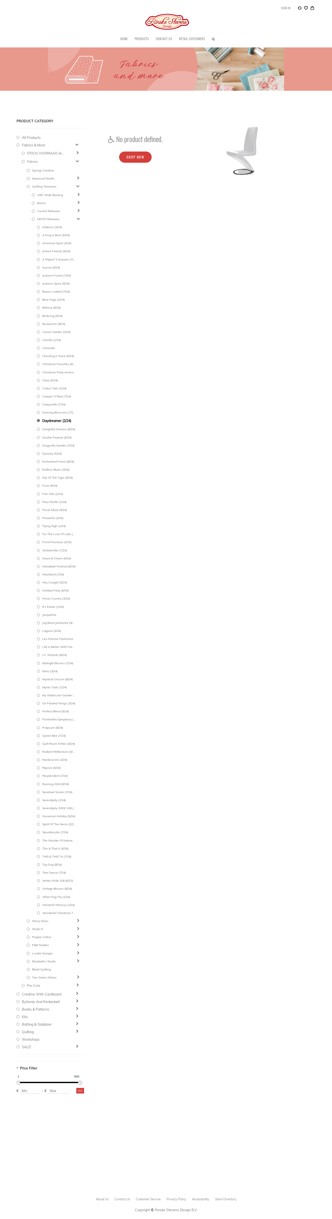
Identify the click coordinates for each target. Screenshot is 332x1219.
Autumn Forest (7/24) (56, 275)
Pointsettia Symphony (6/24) (59, 719)
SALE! (26, 1047)
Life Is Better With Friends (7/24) (59, 647)
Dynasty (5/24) (52, 453)
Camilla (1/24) (51, 340)
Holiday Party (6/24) (55, 590)
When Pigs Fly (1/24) (56, 897)
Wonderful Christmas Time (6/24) (59, 913)
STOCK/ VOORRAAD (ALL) (46, 153)
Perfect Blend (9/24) (55, 711)
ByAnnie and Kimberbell (41, 1002)
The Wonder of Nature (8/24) (59, 840)
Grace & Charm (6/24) (56, 558)
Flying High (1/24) (54, 526)
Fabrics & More (33, 145)
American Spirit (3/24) (56, 243)
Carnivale (48, 348)
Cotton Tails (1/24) (54, 388)
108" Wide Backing (50, 195)
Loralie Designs (42, 953)
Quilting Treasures (44, 186)
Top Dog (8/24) (52, 864)
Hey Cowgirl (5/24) (54, 582)
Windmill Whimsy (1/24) (58, 905)
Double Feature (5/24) (57, 437)
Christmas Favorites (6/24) (59, 364)
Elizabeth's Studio (44, 961)
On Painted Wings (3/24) (58, 703)
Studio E (37, 929)
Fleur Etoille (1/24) (54, 502)
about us (102, 1199)
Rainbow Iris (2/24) (54, 760)
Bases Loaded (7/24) (56, 291)
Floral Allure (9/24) (54, 510)
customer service (148, 1199)
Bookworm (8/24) (53, 324)
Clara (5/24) (50, 380)
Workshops (31, 1039)
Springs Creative (43, 170)
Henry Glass (40, 921)
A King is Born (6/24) (56, 235)
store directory (225, 1199)
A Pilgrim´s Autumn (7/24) (59, 259)
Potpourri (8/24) (52, 727)
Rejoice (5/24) (51, 768)
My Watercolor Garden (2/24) (59, 695)
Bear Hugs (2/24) (53, 299)
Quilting (28, 1032)
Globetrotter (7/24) (54, 550)
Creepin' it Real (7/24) (56, 396)
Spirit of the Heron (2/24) (59, 824)
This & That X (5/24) (55, 848)
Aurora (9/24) (51, 267)
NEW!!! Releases (48, 219)
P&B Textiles (40, 945)
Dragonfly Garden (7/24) (58, 445)
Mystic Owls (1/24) (54, 687)
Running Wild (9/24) (55, 784)
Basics (41, 203)
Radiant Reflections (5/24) (59, 751)
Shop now (135, 157)
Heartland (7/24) (53, 574)
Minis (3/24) (50, 671)
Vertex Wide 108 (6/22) (57, 880)
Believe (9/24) (51, 307)
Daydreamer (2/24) (56, 421)
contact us (122, 1199)
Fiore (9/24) (50, 485)
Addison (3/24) (52, 227)
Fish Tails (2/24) (52, 494)
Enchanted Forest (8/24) (58, 461)
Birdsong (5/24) (52, 316)
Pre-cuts (33, 985)
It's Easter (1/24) (53, 607)
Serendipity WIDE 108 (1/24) (59, 808)
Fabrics (32, 161)
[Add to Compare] (300, 9)
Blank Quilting (41, 969)
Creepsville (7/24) (54, 404)
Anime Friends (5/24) (56, 251)
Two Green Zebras (44, 977)
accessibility (200, 1199)
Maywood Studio (43, 178)
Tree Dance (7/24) (54, 872)
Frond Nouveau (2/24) (56, 542)
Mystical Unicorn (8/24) (57, 679)
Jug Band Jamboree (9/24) (59, 623)
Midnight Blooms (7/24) (57, 663)
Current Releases (48, 211)
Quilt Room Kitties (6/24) (58, 743)
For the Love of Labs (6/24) (59, 534)
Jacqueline (49, 615)
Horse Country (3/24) (56, 598)
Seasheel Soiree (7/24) (57, 792)
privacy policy (176, 1199)
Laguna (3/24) (51, 631)
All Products (31, 137)
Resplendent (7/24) (55, 776)
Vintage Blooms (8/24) (57, 888)
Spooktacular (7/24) (55, 832)
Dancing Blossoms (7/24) (59, 412)
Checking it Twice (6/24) (58, 356)
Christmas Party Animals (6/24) (59, 372)
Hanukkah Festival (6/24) (59, 566)
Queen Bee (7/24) (54, 735)
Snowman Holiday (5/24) (58, 816)
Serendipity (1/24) (54, 800)
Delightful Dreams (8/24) (58, 429)
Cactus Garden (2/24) (56, 332)
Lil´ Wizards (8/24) (54, 655)
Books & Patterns (35, 1009)
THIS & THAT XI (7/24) (56, 856)
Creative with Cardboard (41, 994)
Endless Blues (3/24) (56, 469)
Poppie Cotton (41, 937)
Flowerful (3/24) (52, 518)
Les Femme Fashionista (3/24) (59, 639)
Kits (25, 1017)
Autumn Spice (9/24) (56, 283)
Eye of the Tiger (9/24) (57, 477)
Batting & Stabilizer (37, 1024)
